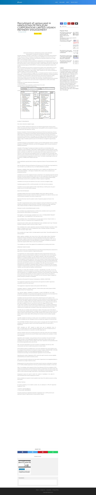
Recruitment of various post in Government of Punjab (66, 41)
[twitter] (33, 452)
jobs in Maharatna (63, 73)
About (67, 2)
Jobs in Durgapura (63, 80)
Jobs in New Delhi (74, 85)
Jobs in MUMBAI (67, 85)
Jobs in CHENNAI (72, 71)
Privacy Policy (74, 2)
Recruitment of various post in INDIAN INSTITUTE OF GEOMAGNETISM (66, 61)
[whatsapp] (53, 452)
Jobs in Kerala (74, 72)
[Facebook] (61, 23)
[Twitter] (65, 23)
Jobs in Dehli (75, 79)
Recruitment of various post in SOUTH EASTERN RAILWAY (68, 38)
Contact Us (42, 490)
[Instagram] (72, 23)
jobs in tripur (67, 88)
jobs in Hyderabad (71, 81)
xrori (52, 492)
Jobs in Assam (70, 75)
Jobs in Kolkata (73, 69)
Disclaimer (62, 2)
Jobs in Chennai (70, 77)
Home (56, 2)
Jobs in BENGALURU (68, 76)
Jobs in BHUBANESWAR (65, 69)
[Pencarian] (60, 26)
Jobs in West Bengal (64, 89)
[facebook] (22, 452)
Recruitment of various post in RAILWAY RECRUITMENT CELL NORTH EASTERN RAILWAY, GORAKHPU (66, 57)
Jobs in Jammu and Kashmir (67, 83)
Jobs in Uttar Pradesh (74, 88)
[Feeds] (76, 23)
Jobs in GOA (70, 80)
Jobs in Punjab (69, 87)
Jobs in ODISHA (63, 87)
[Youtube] (69, 23)
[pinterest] (43, 452)
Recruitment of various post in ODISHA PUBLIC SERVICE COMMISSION (66, 51)
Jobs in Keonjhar (68, 72)
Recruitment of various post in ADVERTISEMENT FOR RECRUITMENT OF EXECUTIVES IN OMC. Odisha (66, 34)
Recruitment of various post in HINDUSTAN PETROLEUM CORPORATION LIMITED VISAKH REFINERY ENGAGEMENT (24, 472)
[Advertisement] (48, 13)
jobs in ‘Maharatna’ (71, 73)
